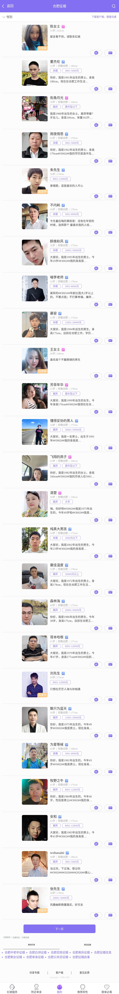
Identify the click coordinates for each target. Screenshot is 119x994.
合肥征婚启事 (81, 957)
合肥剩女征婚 (13, 957)
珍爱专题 (34, 972)
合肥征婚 (25, 938)
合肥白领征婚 (38, 952)
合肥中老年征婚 (15, 952)
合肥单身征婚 (35, 957)
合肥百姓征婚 (59, 952)
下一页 (59, 929)
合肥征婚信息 (102, 952)
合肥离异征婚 (81, 952)
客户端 (59, 972)
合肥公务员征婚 (58, 957)
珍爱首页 (6, 937)
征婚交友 (16, 938)
